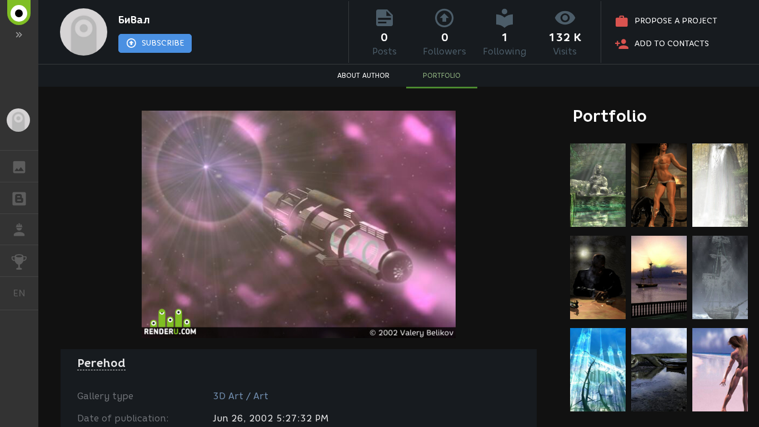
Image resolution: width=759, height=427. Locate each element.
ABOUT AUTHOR (363, 75)
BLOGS (19, 198)
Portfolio (610, 116)
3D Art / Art (240, 396)
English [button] (25, 293)
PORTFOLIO (442, 75)
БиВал (134, 20)
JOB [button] (19, 229)
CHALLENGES (19, 260)
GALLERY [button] (19, 166)
